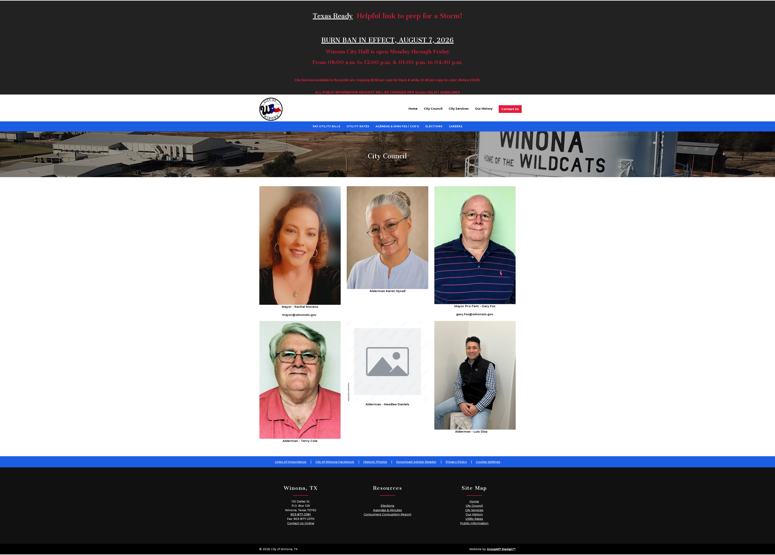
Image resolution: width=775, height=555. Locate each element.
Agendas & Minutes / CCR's (397, 126)
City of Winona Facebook (334, 462)
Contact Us (510, 109)
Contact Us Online (300, 523)
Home (413, 108)
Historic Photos (375, 462)
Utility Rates (358, 126)
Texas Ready (333, 14)
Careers (455, 126)
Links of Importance (290, 462)
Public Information (474, 523)
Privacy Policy (456, 462)
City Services (459, 108)
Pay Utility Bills (326, 126)
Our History (483, 108)
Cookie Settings (488, 462)
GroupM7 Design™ (501, 549)
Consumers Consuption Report (387, 514)
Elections (433, 126)
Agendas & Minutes (387, 510)
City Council (433, 108)
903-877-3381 (300, 514)
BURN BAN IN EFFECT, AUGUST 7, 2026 (387, 38)
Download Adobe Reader (416, 462)
